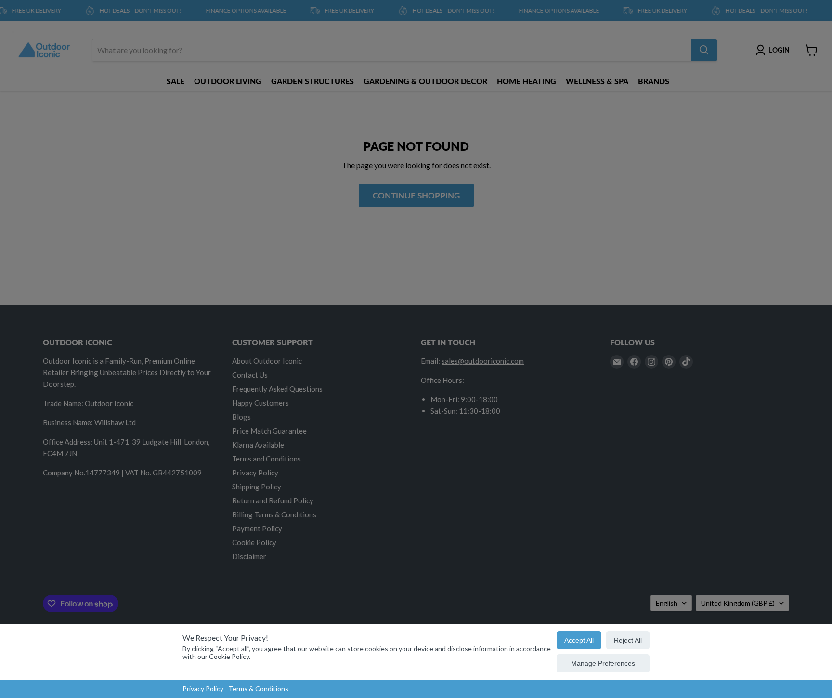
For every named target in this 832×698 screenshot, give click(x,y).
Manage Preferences (603, 663)
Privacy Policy (202, 689)
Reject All (628, 640)
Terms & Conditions (258, 689)
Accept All (579, 640)
